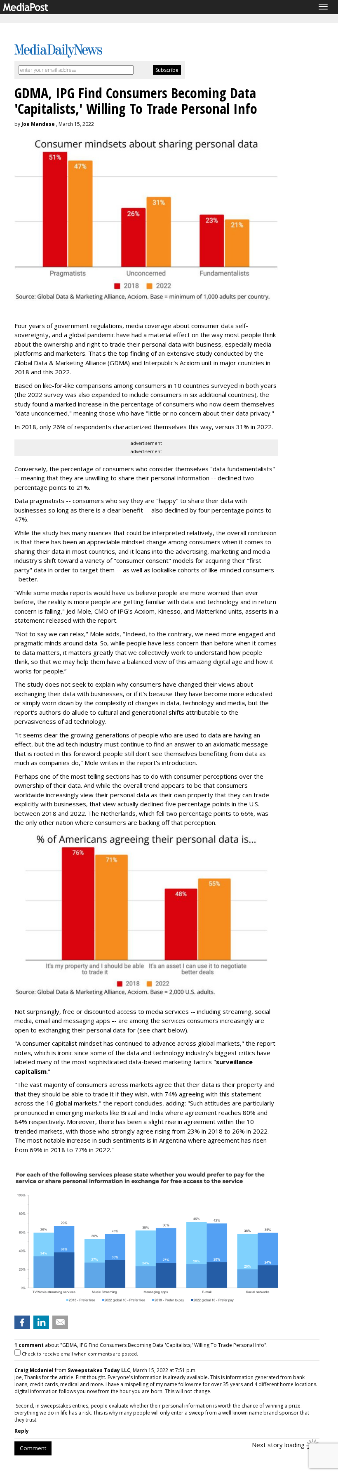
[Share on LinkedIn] (41, 1322)
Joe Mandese (38, 124)
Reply (21, 1430)
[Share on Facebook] (22, 1322)
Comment (33, 1448)
